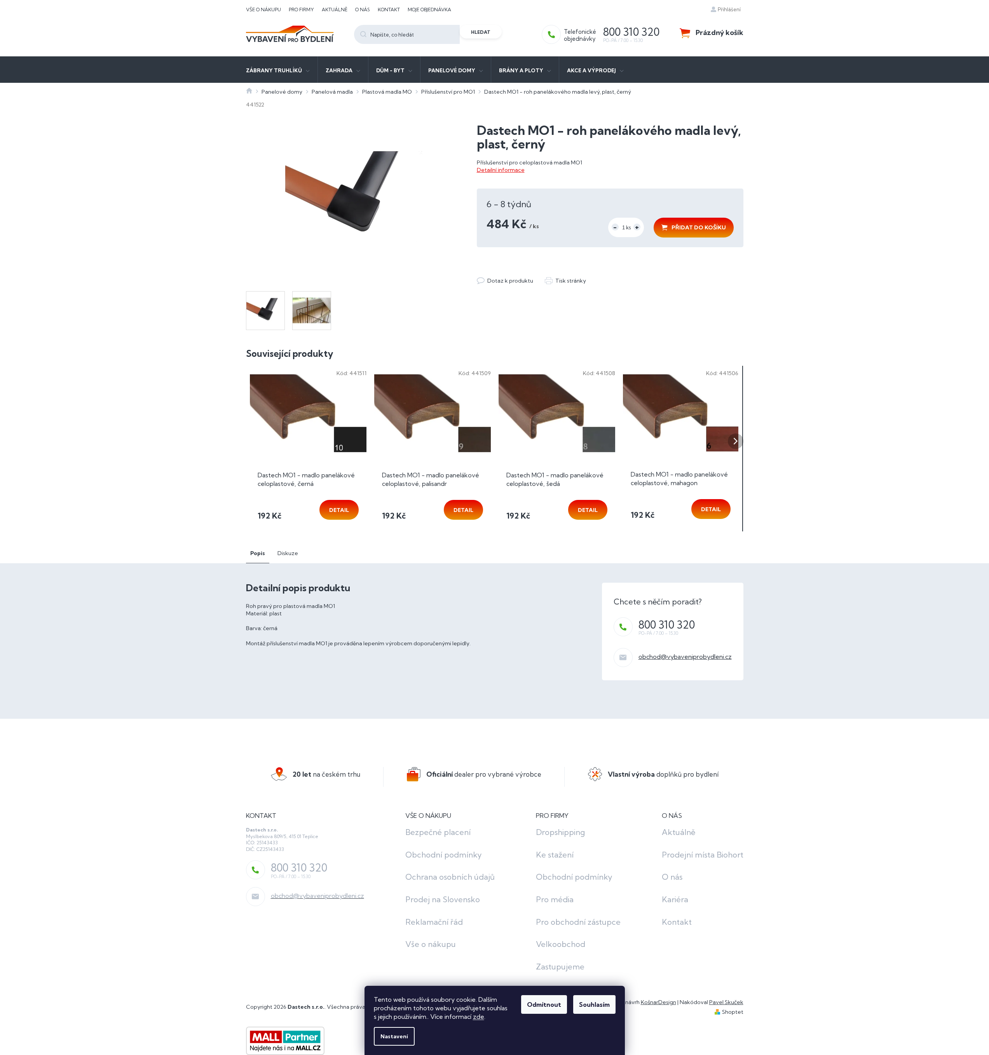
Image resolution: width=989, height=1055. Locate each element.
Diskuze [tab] (287, 553)
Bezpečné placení (438, 832)
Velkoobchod (560, 944)
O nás (362, 9)
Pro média (555, 899)
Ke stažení (555, 854)
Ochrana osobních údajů (450, 877)
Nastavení (394, 1036)
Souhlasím (594, 1004)
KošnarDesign (658, 1002)
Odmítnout (544, 1004)
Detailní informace (501, 169)
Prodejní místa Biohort (702, 854)
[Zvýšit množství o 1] (636, 227)
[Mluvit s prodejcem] (505, 281)
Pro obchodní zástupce (578, 922)
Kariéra (675, 899)
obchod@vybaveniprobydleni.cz (685, 656)
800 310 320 (666, 624)
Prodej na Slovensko (442, 899)
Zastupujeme (560, 966)
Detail (339, 510)
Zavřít (519, 272)
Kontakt (389, 9)
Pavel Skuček (726, 1002)
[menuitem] (277, 69)
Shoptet (732, 1011)
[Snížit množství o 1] (615, 227)
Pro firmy (301, 9)
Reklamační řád (434, 922)
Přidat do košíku (699, 227)
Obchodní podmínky (443, 854)
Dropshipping (560, 832)
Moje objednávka (429, 9)
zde (478, 1016)
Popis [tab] (257, 553)
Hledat (480, 32)
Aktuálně (334, 9)
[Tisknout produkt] (565, 281)
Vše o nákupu (263, 9)
